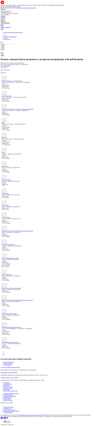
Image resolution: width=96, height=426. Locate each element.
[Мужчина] (4, 78)
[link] (3, 21)
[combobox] (7, 44)
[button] (2, 24)
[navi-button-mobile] (2, 29)
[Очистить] (3, 47)
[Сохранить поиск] (2, 53)
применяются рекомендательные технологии (30, 415)
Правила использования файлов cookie (26, 7)
